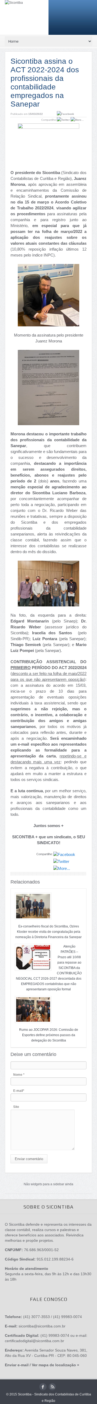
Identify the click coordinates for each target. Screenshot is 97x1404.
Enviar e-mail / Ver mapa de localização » (42, 1365)
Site (16, 1107)
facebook (43, 1386)
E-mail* (18, 1091)
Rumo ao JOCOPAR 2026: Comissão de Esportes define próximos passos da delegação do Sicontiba (48, 1035)
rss (52, 1386)
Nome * (19, 1075)
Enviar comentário (29, 1159)
